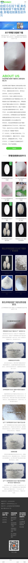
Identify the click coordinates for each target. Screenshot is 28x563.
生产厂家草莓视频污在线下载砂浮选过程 (14, 422)
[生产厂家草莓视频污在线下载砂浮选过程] (14, 412)
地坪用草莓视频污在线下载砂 (13, 524)
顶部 (24, 562)
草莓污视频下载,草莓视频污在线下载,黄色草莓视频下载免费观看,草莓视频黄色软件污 (13, 9)
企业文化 (4, 519)
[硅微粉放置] (14, 441)
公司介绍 (4, 517)
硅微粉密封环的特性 (14, 360)
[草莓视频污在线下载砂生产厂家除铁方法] (14, 321)
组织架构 (4, 522)
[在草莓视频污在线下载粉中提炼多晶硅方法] (14, 379)
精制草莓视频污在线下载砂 (13, 519)
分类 (17, 562)
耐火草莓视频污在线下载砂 (13, 535)
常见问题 (21, 527)
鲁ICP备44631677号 (6, 508)
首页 (3, 562)
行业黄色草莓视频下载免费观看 (22, 523)
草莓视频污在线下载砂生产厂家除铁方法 (14, 331)
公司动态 (21, 519)
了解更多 (14, 148)
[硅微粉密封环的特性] (14, 350)
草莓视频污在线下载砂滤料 (13, 530)
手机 (10, 560)
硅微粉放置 (14, 451)
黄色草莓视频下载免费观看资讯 (22, 514)
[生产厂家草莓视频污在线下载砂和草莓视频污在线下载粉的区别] (14, 471)
